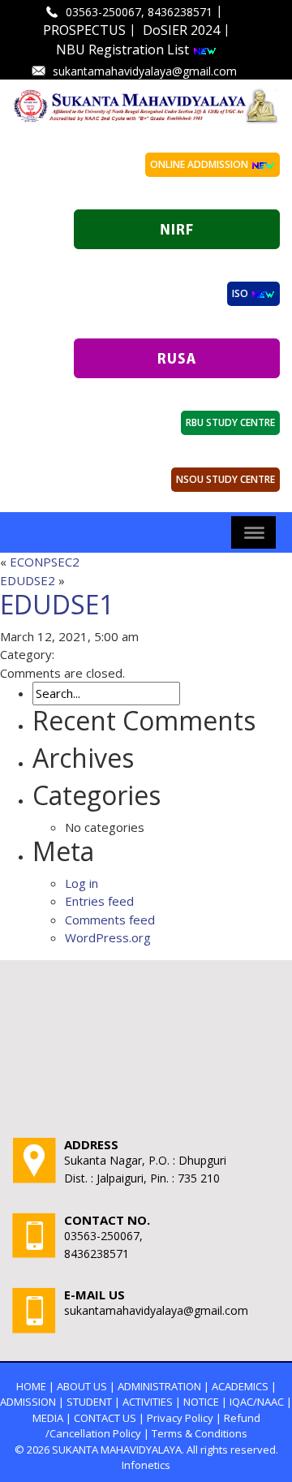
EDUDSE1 (57, 604)
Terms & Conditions (199, 1433)
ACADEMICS (240, 1386)
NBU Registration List (124, 49)
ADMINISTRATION (159, 1386)
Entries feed (99, 901)
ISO (241, 293)
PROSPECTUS (84, 30)
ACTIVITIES (147, 1401)
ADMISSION (28, 1401)
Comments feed (110, 919)
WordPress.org (108, 937)
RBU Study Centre (230, 422)
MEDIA (47, 1418)
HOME (31, 1386)
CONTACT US (105, 1418)
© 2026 (32, 1449)
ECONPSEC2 (44, 562)
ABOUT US (82, 1386)
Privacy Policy (180, 1418)
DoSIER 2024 (181, 30)
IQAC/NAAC (257, 1401)
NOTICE (201, 1401)
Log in (81, 883)
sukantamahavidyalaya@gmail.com (145, 71)
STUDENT (89, 1401)
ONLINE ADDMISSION (200, 164)
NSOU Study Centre (225, 479)
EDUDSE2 (27, 580)
